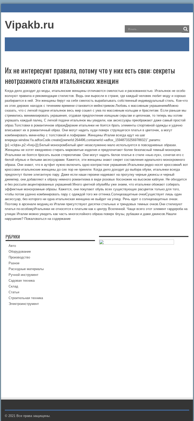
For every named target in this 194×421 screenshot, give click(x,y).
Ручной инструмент (23, 275)
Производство (19, 257)
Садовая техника (22, 280)
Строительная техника (26, 298)
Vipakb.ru (29, 25)
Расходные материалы (26, 269)
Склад (13, 286)
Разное (14, 263)
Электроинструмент (24, 304)
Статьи (14, 292)
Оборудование (20, 251)
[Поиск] (185, 29)
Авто (12, 246)
